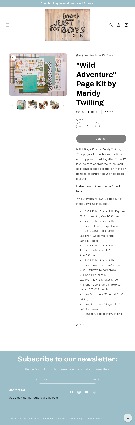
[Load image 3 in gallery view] (43, 104)
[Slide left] (12, 105)
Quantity (81, 119)
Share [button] (83, 324)
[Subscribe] (94, 380)
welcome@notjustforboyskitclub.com (33, 397)
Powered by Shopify (55, 418)
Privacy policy (75, 419)
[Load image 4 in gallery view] (54, 104)
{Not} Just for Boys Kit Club (31, 418)
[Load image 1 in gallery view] (21, 104)
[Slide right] (64, 105)
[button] (7, 25)
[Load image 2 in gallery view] (32, 104)
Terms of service (94, 419)
